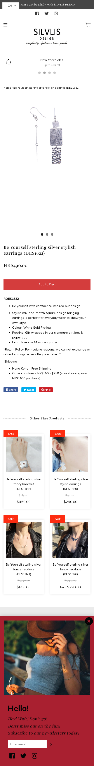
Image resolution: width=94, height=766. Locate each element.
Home (7, 87)
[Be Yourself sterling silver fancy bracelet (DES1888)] (24, 454)
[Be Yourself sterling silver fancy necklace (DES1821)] (24, 540)
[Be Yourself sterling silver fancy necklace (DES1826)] (70, 540)
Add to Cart (47, 284)
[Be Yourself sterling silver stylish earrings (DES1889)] (70, 454)
